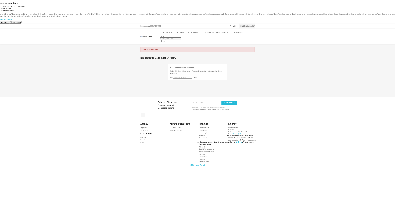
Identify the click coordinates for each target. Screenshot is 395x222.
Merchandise (194, 33)
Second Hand (237, 33)
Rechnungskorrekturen (206, 133)
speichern (4, 22)
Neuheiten (167, 33)
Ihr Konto (203, 124)
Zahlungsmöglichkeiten (206, 151)
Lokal (142, 142)
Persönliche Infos (204, 127)
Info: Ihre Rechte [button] (6, 20)
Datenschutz (203, 157)
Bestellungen (203, 130)
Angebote (143, 127)
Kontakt (142, 140)
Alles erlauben (15, 22)
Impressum (202, 154)
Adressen (202, 135)
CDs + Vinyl (180, 33)
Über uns (143, 137)
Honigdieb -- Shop (176, 130)
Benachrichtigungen (205, 138)
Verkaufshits (144, 130)
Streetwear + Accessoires (215, 33)
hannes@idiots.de (239, 134)
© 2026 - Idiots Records (198, 165)
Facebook (143, 115)
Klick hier (239, 142)
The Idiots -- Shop (175, 127)
